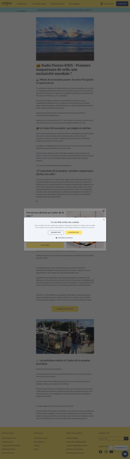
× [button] (104, 219)
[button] (65, 238)
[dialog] (65, 229)
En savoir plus (90, 227)
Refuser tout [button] (56, 232)
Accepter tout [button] (73, 232)
